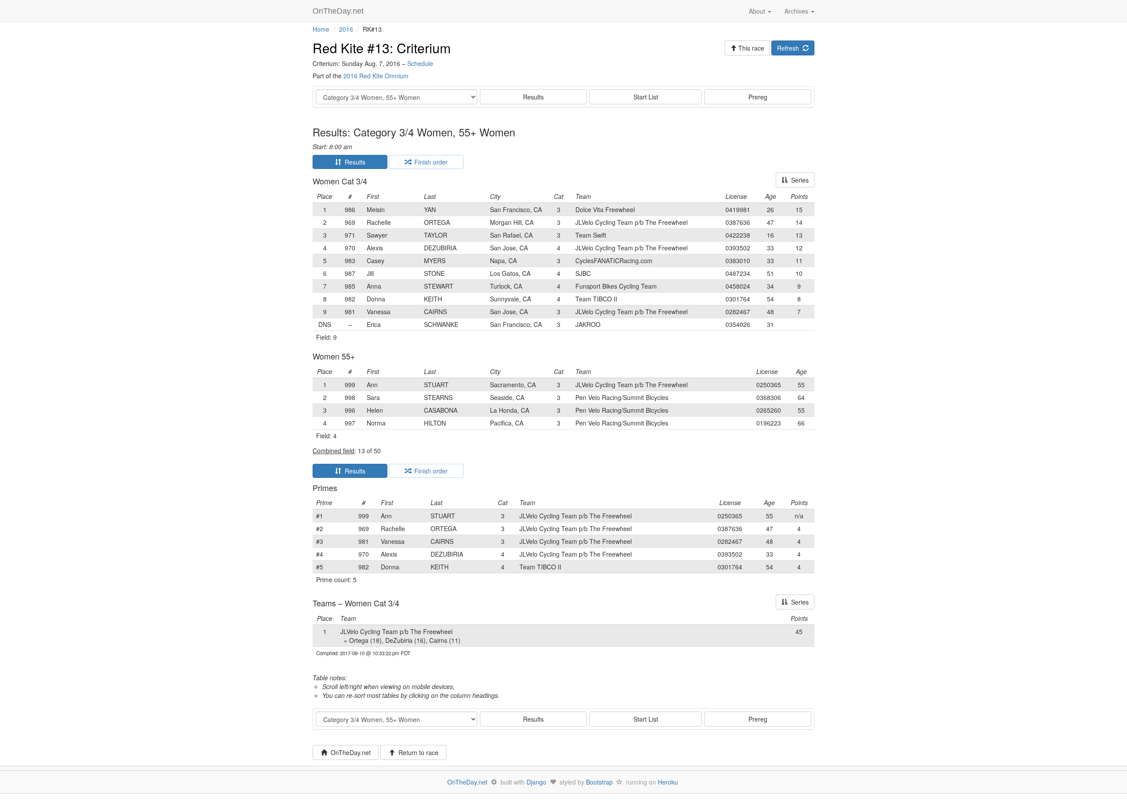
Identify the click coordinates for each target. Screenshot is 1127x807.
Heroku (668, 782)
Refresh (790, 48)
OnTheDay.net (339, 11)
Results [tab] (353, 162)
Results (533, 96)
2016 (346, 29)
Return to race (416, 752)
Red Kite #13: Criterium (382, 47)
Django (536, 782)
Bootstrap (599, 782)
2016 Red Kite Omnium (376, 75)
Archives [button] (797, 11)
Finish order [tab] (429, 162)
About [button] (758, 11)
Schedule (420, 63)
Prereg (757, 96)
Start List (645, 96)
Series (798, 180)
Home (321, 29)
